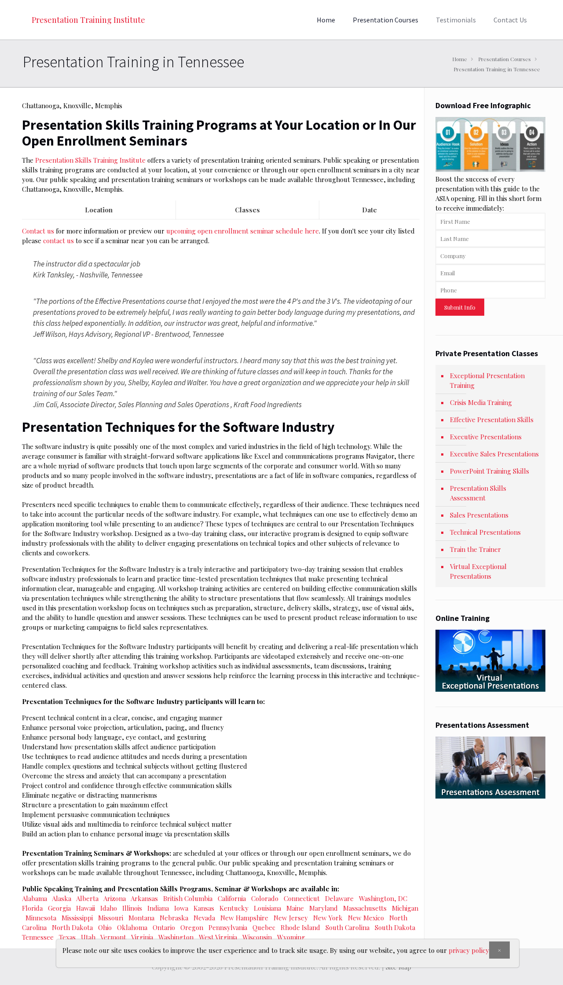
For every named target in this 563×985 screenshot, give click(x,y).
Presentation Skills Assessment (478, 493)
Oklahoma (132, 927)
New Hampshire (244, 917)
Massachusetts (365, 908)
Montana (141, 917)
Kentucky (234, 908)
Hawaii (85, 908)
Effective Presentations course (140, 301)
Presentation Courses (504, 58)
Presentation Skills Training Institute (90, 160)
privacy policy (469, 950)
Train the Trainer (475, 549)
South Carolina (347, 927)
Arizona (114, 898)
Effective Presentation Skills (492, 419)
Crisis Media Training (481, 402)
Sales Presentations (479, 515)
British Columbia (187, 898)
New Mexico (366, 917)
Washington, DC (383, 898)
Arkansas (144, 898)
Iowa (181, 908)
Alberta (87, 898)
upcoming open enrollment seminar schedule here (242, 230)
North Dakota (72, 927)
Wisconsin (257, 937)
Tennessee (38, 937)
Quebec (263, 927)
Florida (32, 908)
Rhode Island (300, 927)
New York (328, 917)
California (232, 898)
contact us (58, 240)
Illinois (132, 908)
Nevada (204, 917)
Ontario (164, 927)
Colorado (264, 898)
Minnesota (41, 917)
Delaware (339, 898)
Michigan (405, 908)
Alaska (61, 898)
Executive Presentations (486, 436)
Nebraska (174, 917)
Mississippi (77, 917)
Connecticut (302, 898)
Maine (295, 908)
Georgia (59, 908)
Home (459, 58)
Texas (67, 937)
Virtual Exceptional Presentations (478, 571)
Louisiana (267, 908)
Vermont (113, 937)
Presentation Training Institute (88, 20)
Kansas (204, 908)
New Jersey (291, 917)
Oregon (191, 927)
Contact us (39, 230)
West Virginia (218, 937)
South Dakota (395, 927)
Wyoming (291, 937)
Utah (88, 937)
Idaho (108, 908)
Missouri (110, 917)
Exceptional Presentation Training (487, 380)
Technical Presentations (485, 532)
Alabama (34, 898)
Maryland (323, 908)
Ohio (105, 927)
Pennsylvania (227, 927)
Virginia (142, 937)
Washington (176, 937)
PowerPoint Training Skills (489, 471)
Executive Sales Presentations (494, 453)
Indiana (158, 908)
